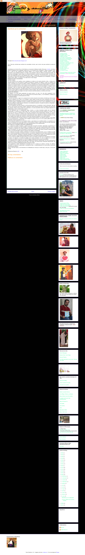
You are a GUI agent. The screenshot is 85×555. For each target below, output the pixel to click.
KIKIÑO (62, 117)
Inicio (33, 191)
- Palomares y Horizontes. (65, 63)
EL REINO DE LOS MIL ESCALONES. (69, 120)
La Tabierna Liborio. (59, 19)
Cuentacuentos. (34, 19)
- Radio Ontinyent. (63, 156)
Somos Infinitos (63, 437)
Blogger (57, 552)
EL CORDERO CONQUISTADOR (68, 110)
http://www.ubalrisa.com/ (65, 429)
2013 (62, 467)
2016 (62, 461)
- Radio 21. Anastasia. (64, 153)
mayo (63, 488)
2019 (62, 458)
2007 (62, 505)
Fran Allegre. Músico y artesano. (66, 394)
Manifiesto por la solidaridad (17, 29)
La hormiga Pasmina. (71, 19)
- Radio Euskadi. (63, 155)
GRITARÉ (62, 446)
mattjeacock (45, 552)
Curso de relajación (64, 91)
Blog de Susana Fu (64, 401)
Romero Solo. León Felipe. (65, 355)
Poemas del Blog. (63, 380)
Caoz (61, 407)
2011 (62, 471)
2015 (62, 463)
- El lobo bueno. (63, 69)
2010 (62, 472)
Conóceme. (62, 85)
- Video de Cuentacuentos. (65, 205)
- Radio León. (62, 157)
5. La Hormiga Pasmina (64, 135)
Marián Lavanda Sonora (65, 391)
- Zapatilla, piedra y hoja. (65, 55)
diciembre (64, 476)
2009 (62, 474)
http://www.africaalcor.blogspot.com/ (20, 60)
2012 (62, 469)
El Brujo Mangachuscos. (66, 138)
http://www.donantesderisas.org (66, 431)
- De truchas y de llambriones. (66, 58)
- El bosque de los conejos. (65, 59)
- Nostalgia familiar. (64, 54)
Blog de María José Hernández (66, 396)
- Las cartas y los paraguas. (65, 57)
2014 (62, 465)
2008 (62, 503)
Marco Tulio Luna (63, 411)
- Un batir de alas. (63, 67)
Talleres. (26, 19)
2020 (62, 456)
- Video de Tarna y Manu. (65, 204)
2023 (62, 452)
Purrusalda (62, 403)
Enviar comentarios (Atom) (34, 194)
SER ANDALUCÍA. (64, 152)
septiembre (64, 481)
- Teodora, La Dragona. (64, 61)
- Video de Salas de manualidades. (67, 208)
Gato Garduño (63, 439)
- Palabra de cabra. (64, 56)
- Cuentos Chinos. (63, 53)
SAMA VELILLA (64, 529)
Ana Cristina (62, 405)
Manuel (62, 527)
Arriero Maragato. (63, 352)
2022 (62, 454)
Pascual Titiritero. (63, 357)
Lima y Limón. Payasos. (26, 16)
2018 (62, 460)
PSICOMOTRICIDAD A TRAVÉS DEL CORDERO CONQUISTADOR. (67, 324)
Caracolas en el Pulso (65, 142)
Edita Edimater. (68, 133)
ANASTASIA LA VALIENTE (66, 132)
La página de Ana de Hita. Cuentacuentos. (65, 399)
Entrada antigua (51, 191)
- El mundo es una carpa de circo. (67, 62)
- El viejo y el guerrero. (64, 68)
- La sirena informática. (64, 64)
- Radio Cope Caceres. (64, 158)
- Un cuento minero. (64, 66)
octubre (64, 479)
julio (63, 485)
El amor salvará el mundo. (65, 382)
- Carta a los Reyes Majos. (65, 159)
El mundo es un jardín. (64, 384)
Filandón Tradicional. (13, 16)
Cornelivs (48, 69)
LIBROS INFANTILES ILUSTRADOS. (42, 16)
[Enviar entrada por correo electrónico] (22, 151)
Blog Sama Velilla (63, 409)
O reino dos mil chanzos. (64, 168)
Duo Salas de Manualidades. (14, 19)
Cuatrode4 (10, 21)
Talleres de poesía (63, 94)
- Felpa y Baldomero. (64, 151)
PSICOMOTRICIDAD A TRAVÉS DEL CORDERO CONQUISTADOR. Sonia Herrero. (67, 114)
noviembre (64, 478)
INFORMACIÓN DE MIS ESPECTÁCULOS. (65, 211)
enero (63, 496)
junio (63, 487)
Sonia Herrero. (71, 73)
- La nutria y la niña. (64, 70)
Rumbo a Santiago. (57, 16)
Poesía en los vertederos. (46, 19)
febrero (63, 494)
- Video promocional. (64, 206)
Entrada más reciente (13, 191)
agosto (63, 483)
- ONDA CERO (63, 154)
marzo (63, 492)
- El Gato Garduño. (64, 60)
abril (63, 490)
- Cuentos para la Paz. (64, 203)
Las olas (61, 174)
